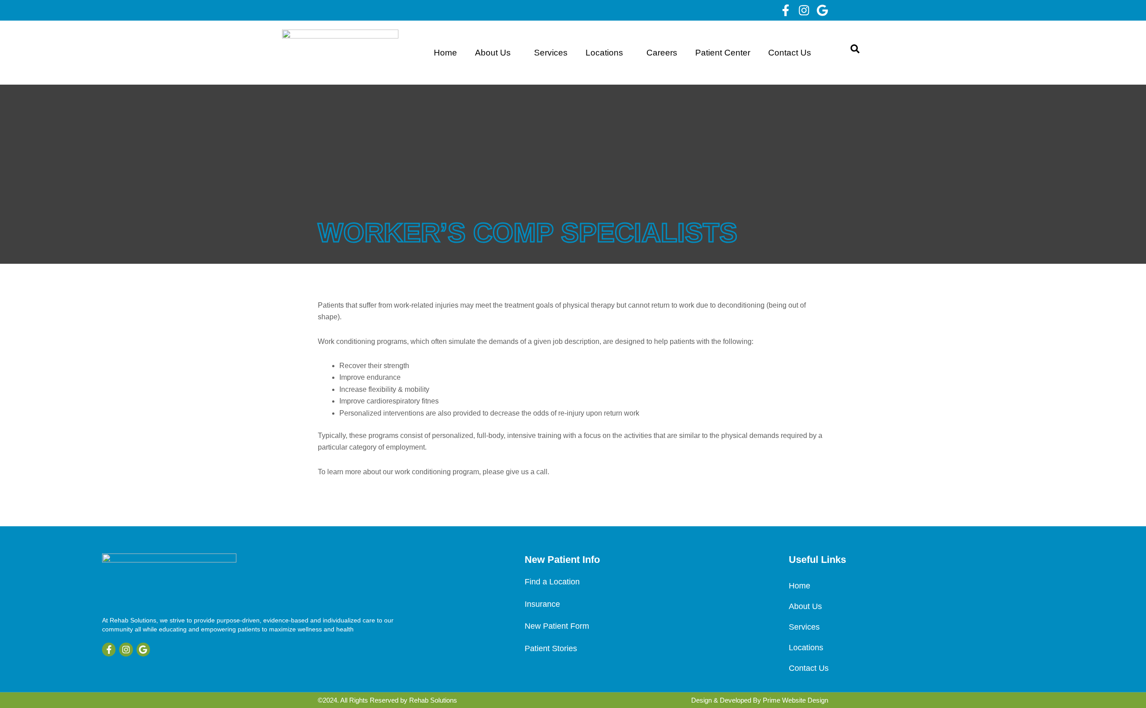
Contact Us (789, 52)
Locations (604, 52)
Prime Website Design (795, 700)
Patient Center (722, 52)
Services (551, 52)
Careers (661, 52)
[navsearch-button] (855, 52)
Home (445, 52)
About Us (493, 52)
